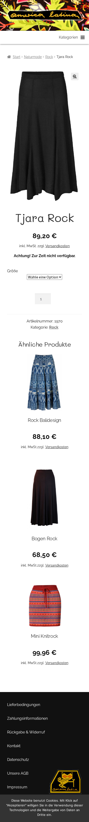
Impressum (17, 787)
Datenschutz (18, 759)
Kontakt (13, 746)
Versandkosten (57, 246)
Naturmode (33, 57)
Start (16, 57)
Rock (49, 57)
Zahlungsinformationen (27, 718)
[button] (75, 76)
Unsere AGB (17, 773)
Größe (12, 271)
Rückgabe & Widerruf (26, 732)
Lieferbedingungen (23, 704)
